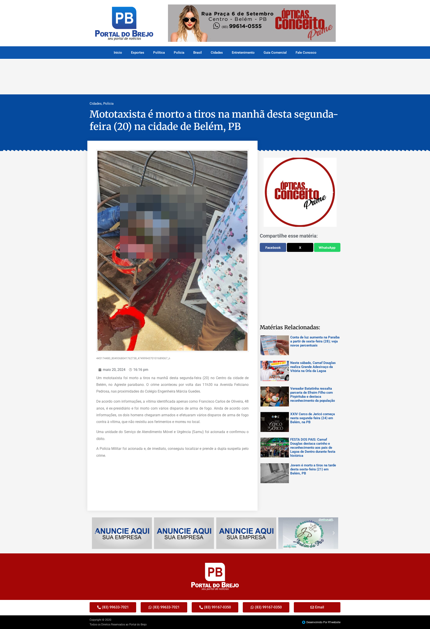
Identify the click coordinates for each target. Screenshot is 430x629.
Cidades (217, 53)
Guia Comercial (275, 53)
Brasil (197, 53)
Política (159, 53)
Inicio (118, 53)
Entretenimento (243, 53)
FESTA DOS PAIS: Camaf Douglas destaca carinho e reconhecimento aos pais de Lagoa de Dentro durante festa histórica (312, 448)
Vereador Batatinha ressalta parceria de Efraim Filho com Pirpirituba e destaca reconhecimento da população (312, 395)
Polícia (179, 53)
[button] (267, 192)
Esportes (137, 53)
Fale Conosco (306, 53)
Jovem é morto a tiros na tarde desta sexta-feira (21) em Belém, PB (313, 469)
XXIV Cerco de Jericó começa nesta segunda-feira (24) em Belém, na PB (312, 418)
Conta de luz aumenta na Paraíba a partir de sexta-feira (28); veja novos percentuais (315, 341)
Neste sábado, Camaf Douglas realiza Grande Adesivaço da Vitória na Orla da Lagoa (313, 367)
